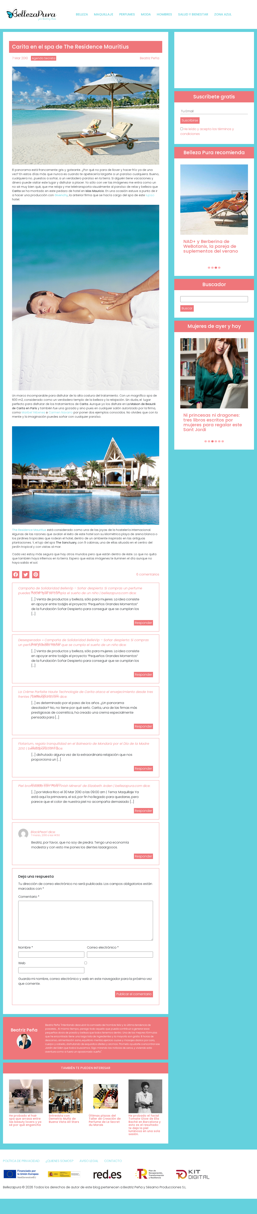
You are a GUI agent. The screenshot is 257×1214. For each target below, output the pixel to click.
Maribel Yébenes (33, 412)
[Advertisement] (214, 60)
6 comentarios (147, 574)
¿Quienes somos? (59, 1161)
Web (21, 963)
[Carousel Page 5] (219, 441)
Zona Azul (223, 14)
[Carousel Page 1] (209, 268)
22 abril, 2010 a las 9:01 (44, 747)
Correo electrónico (103, 947)
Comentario (29, 896)
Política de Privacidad (21, 1161)
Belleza (82, 14)
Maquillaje (103, 14)
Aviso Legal (89, 1161)
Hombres (164, 14)
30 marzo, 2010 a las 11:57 (45, 785)
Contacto (113, 1161)
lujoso (150, 195)
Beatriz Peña (149, 58)
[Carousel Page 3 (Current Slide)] (216, 268)
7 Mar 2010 (20, 58)
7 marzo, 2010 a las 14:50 (45, 835)
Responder (143, 622)
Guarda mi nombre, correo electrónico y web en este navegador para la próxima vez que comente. (85, 981)
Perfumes (127, 14)
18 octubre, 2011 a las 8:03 (46, 644)
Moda (146, 14)
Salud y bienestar (193, 14)
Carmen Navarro (61, 412)
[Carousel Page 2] (212, 268)
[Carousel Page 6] (222, 441)
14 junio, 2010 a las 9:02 (44, 695)
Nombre (25, 947)
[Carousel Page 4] (219, 268)
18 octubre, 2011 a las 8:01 (45, 592)
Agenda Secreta (43, 58)
